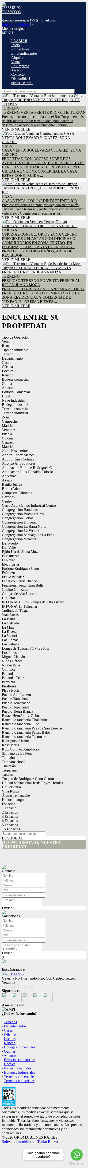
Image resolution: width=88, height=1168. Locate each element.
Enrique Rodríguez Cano (20, 568)
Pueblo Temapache (16, 703)
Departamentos (15, 1026)
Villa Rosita (10, 791)
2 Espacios (10, 812)
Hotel (6, 396)
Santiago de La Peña (17, 753)
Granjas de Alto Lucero (19, 594)
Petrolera (8, 682)
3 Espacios (10, 816)
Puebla (7, 434)
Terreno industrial (15, 413)
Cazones (8, 497)
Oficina (7, 367)
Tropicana (9, 770)
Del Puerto (10, 543)
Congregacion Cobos (17, 518)
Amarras (10, 1056)
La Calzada (10, 623)
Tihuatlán (9, 766)
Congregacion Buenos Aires (23, 514)
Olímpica (8, 669)
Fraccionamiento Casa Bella (22, 585)
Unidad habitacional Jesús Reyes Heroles (32, 783)
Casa (5, 363)
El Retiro (8, 560)
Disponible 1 (20, 79)
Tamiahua (9, 758)
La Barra (8, 619)
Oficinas (10, 1035)
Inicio (15, 45)
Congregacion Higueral (19, 522)
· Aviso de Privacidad (17, 986)
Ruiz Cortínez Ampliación (21, 749)
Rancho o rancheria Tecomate (24, 737)
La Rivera (9, 632)
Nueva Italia (11, 665)
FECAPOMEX (13, 577)
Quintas (9, 1051)
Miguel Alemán (13, 657)
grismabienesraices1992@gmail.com (29, 20)
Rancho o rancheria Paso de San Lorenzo (32, 728)
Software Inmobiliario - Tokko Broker (30, 1141)
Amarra (7, 388)
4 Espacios (10, 821)
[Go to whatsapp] (77, 1155)
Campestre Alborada (17, 493)
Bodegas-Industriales (19, 1072)
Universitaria (11, 787)
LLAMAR (19, 41)
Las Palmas (10, 644)
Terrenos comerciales (19, 1077)
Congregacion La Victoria (21, 531)
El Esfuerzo (10, 556)
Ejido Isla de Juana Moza (20, 552)
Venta (15, 62)
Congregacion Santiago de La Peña (28, 535)
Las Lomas (10, 640)
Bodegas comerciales (19, 1047)
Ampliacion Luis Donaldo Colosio (27, 472)
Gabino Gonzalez (15, 589)
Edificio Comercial (16, 392)
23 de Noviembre (15, 451)
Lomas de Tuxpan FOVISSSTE (26, 648)
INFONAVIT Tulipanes (20, 606)
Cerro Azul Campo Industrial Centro (29, 505)
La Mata (8, 627)
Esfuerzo (8, 573)
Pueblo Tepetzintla (15, 707)
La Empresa (20, 66)
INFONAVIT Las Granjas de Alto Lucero (33, 602)
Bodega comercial (15, 379)
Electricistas (10, 564)
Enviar (7, 908)
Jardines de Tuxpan (16, 610)
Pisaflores (9, 686)
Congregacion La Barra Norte (24, 526)
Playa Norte (10, 690)
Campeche (10, 421)
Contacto (18, 74)
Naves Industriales (17, 1068)
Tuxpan (7, 774)
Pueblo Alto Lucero (16, 695)
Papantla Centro (14, 678)
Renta (6, 346)
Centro (7, 501)
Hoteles (9, 1064)
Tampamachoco (13, 762)
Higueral (8, 598)
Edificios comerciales (19, 1060)
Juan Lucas (10, 615)
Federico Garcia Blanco (19, 581)
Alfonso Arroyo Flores (18, 463)
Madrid (7, 426)
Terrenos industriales (19, 1081)
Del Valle (9, 547)
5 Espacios (10, 825)
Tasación (17, 70)
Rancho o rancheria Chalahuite (25, 720)
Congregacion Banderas (20, 510)
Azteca (7, 480)
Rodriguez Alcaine (16, 741)
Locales (7, 371)
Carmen (8, 442)
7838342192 (15, 974)
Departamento (12, 358)
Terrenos (10, 1022)
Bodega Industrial (15, 405)
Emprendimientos (24, 53)
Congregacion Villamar (19, 539)
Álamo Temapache (16, 795)
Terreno (7, 354)
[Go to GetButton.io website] (76, 1163)
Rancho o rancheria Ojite (20, 724)
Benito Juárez (12, 484)
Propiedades (20, 49)
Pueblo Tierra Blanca (17, 711)
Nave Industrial (13, 400)
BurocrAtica (11, 489)
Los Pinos (9, 653)
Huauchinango (13, 800)
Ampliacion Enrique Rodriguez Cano (29, 468)
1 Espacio (9, 808)
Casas (8, 1030)
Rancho (7, 375)
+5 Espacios (11, 829)
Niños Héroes (12, 661)
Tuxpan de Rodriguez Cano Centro (28, 779)
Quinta (7, 384)
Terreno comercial (15, 409)
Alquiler (17, 58)
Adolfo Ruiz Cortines (18, 459)
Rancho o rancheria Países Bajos (26, 732)
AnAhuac (9, 476)
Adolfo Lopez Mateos (18, 455)
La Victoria (10, 636)
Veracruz (8, 430)
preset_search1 (22, 83)
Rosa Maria (10, 745)
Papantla (8, 674)
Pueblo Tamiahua (15, 699)
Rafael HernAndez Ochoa (21, 716)
